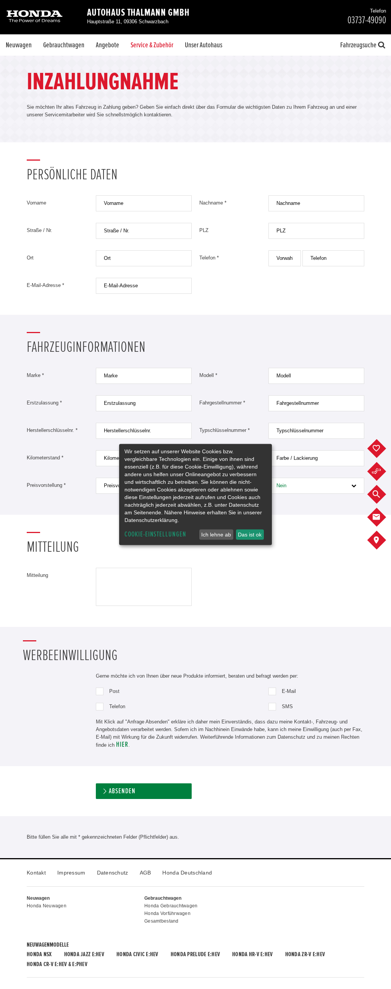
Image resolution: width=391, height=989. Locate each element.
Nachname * (212, 203)
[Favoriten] (382, 448)
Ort (30, 258)
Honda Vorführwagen (167, 913)
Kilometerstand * (45, 458)
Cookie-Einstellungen (155, 534)
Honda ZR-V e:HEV (305, 954)
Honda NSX (39, 954)
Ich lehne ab (216, 535)
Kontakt (36, 873)
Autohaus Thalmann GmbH (138, 13)
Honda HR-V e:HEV (252, 954)
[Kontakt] (382, 517)
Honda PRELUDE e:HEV (195, 954)
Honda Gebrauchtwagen (171, 905)
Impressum (71, 873)
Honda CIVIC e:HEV (137, 954)
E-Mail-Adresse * (45, 285)
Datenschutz (112, 873)
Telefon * (209, 258)
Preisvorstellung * (46, 485)
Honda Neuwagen (46, 905)
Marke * (35, 375)
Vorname (36, 203)
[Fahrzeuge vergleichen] (382, 471)
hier (122, 744)
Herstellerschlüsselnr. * (52, 430)
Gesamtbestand (161, 921)
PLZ (203, 230)
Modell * (208, 375)
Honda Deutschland (187, 873)
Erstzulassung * (44, 403)
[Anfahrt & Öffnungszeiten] (382, 540)
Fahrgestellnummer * (222, 403)
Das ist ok (250, 535)
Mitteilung (37, 575)
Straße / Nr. (39, 230)
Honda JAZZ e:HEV (84, 954)
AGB (145, 873)
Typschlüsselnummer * (224, 430)
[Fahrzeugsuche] (382, 494)
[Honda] (34, 17)
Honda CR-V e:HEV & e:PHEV (57, 964)
